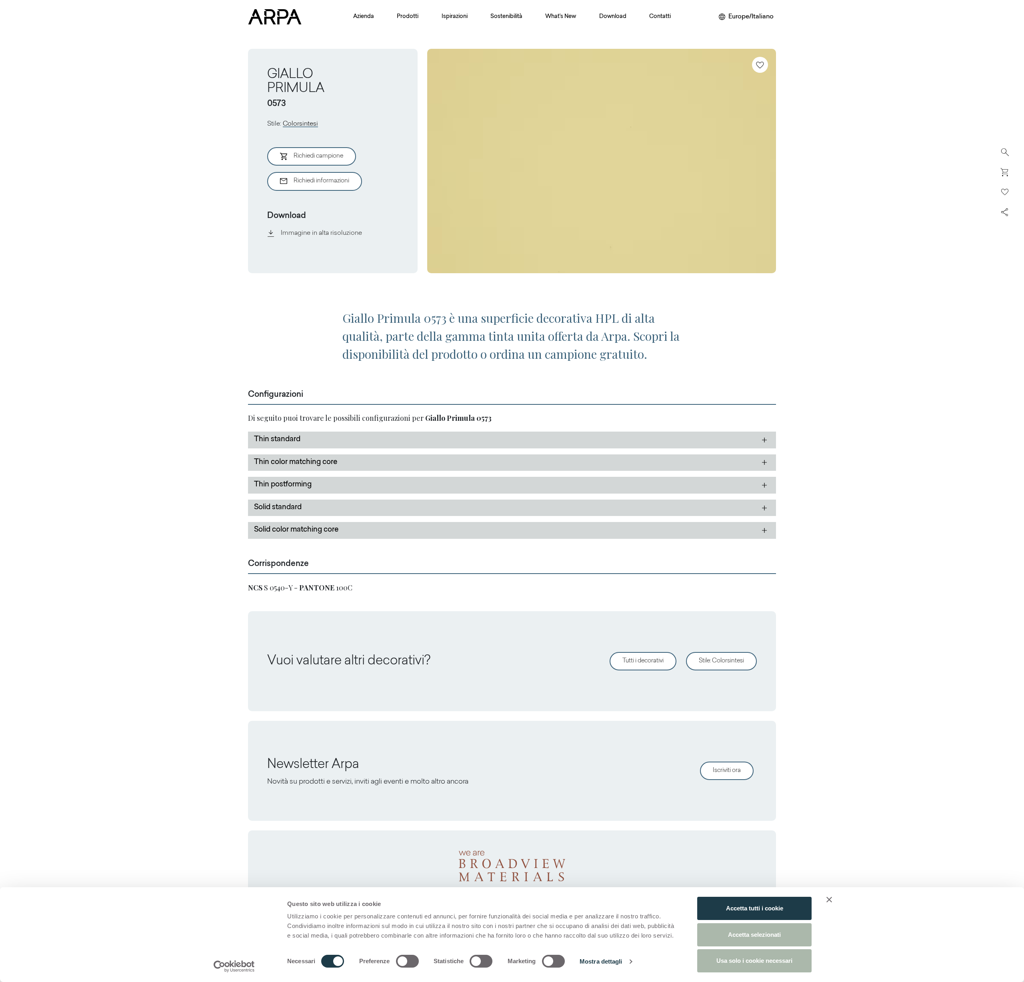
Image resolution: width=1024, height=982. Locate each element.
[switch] (407, 961)
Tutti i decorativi (643, 661)
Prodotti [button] (407, 17)
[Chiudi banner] (829, 899)
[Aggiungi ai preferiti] (760, 65)
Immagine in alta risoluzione (321, 233)
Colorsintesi (300, 124)
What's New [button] (560, 17)
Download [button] (612, 17)
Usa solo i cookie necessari (754, 960)
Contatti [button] (660, 17)
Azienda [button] (363, 17)
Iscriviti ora (727, 771)
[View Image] (601, 161)
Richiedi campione (318, 156)
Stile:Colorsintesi (721, 661)
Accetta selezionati (754, 934)
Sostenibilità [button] (506, 17)
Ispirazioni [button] (455, 17)
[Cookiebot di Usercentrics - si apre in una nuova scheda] (234, 966)
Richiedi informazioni (321, 181)
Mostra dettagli (601, 961)
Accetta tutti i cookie (754, 908)
